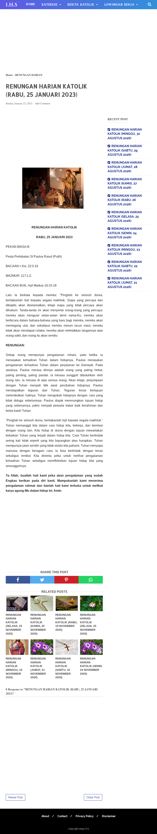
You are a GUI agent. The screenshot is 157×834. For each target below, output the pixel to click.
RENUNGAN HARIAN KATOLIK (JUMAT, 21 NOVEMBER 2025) (38, 668)
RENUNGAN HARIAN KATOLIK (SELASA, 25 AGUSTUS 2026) (125, 216)
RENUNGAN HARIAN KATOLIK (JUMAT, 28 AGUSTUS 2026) (125, 167)
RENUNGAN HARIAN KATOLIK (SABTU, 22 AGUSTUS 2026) (125, 266)
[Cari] (149, 4)
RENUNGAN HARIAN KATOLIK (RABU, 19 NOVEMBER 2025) (66, 622)
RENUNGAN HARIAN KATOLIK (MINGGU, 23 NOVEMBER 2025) (14, 668)
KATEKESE (49, 5)
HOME (30, 4)
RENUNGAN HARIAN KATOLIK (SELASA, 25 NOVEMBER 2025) (88, 624)
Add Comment (42, 103)
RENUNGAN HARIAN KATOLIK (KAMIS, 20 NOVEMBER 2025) (38, 624)
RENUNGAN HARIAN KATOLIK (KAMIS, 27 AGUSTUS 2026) (125, 183)
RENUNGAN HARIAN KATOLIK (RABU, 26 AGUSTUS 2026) (125, 200)
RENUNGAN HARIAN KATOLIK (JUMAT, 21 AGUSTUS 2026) (125, 283)
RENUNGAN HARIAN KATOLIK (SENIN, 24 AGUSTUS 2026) (125, 233)
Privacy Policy (85, 816)
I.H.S (11, 5)
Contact (62, 816)
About (45, 816)
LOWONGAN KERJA (119, 5)
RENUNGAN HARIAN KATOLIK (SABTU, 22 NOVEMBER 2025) (63, 668)
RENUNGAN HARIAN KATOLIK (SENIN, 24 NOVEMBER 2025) (91, 666)
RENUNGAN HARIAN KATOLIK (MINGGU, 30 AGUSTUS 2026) (125, 134)
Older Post (93, 797)
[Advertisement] (78, 40)
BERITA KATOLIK (80, 5)
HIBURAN (16, 14)
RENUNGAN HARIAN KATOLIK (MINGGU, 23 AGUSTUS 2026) (125, 250)
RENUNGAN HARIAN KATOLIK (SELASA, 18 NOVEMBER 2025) (14, 624)
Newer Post (15, 797)
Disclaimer (108, 816)
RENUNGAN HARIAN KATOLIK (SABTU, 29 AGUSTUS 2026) (125, 150)
